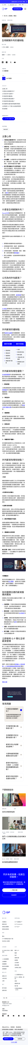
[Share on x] (11, 62)
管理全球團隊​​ (5, 926)
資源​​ (16, 981)
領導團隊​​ (4, 968)
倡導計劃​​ (4, 990)
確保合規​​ (4, 924)
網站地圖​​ (17, 965)
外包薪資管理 (6, 374)
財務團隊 (4, 390)
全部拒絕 (20, 1038)
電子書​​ (16, 986)
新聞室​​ (16, 960)
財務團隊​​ (4, 964)
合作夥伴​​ (17, 962)
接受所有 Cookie (8, 1038)
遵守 (7, 193)
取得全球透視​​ (5, 929)
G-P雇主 (4, 308)
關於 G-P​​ (17, 950)
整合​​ (3, 936)
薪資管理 (18, 295)
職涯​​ (16, 953)
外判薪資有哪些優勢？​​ (8, 98)
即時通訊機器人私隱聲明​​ (7, 1029)
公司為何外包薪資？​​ (8, 93)
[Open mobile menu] (25, 9)
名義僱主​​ (4, 921)
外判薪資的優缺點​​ (7, 96)
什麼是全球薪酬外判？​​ (8, 91)
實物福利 (16, 253)
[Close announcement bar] (27, 1)
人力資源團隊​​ (5, 959)
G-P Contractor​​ (18, 924)
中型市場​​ (4, 978)
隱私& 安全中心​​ (5, 1027)
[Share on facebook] (6, 62)
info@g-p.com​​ (5, 1005)
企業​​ (3, 980)
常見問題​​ (4, 109)
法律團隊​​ (4, 961)
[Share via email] (15, 62)
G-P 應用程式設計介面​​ (7, 938)
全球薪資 (21, 613)
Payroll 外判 (5, 213)
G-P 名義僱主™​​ (18, 921)
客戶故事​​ (4, 988)
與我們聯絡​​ (5, 1010)
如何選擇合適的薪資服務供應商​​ (11, 104)
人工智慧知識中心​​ (19, 974)
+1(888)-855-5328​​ (7, 1003)
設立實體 (11, 581)
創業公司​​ (4, 976)
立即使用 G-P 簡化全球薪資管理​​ (11, 106)
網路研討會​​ (17, 983)
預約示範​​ (4, 682)
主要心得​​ (4, 89)
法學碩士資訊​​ (18, 967)
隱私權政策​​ (18, 1027)
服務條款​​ (13, 1027)
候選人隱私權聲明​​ (19, 1029)
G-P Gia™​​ (17, 926)
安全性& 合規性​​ (6, 941)
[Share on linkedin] (2, 62)
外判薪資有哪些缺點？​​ (8, 101)
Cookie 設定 (14, 1042)
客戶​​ (16, 955)
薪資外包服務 (8, 333)
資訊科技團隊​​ (5, 966)
